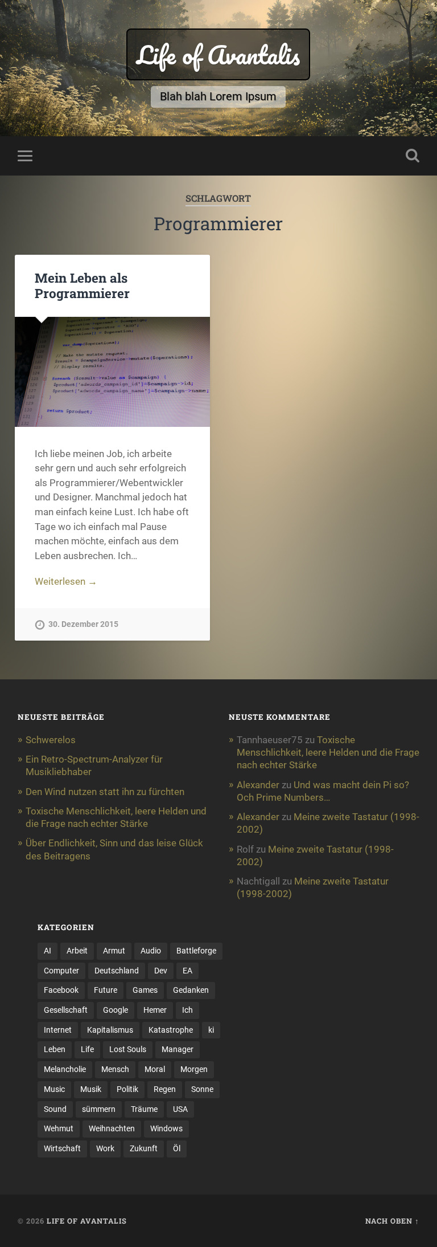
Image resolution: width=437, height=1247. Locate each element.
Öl (176, 1148)
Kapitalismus (110, 1029)
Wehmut (58, 1128)
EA (187, 970)
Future (105, 990)
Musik (90, 1089)
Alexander (258, 784)
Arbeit (77, 950)
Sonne (202, 1089)
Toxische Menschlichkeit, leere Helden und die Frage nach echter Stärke (328, 752)
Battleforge (196, 950)
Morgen (194, 1069)
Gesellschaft (66, 1009)
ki (211, 1029)
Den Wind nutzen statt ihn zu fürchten (105, 791)
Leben (54, 1049)
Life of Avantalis (218, 54)
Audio (151, 950)
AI (47, 950)
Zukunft (144, 1148)
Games (145, 990)
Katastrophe (171, 1029)
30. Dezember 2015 (83, 624)
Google (115, 1009)
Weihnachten (112, 1128)
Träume (144, 1109)
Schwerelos (51, 739)
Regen (165, 1089)
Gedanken (191, 990)
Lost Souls (127, 1049)
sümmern (99, 1109)
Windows (166, 1128)
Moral (155, 1069)
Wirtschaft (62, 1148)
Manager (177, 1049)
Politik (127, 1089)
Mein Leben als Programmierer (82, 285)
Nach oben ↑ (392, 1220)
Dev (160, 970)
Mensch (115, 1069)
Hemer (155, 1009)
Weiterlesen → (66, 581)
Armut (114, 950)
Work (105, 1148)
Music (54, 1089)
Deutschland (116, 970)
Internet (58, 1029)
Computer (61, 970)
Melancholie (65, 1069)
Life (87, 1049)
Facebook (61, 990)
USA (180, 1109)
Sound (55, 1109)
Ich (187, 1009)
